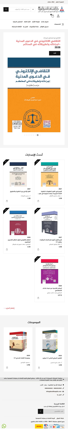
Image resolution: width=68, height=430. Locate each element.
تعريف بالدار (44, 22)
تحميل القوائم (44, 27)
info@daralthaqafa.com (53, 392)
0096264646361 (49, 388)
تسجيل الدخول (60, 2)
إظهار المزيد (9, 308)
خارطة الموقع (60, 418)
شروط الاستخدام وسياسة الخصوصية (45, 418)
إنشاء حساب (51, 2)
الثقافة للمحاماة (17, 27)
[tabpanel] (34, 84)
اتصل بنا (25, 27)
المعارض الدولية (17, 22)
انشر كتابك (27, 22)
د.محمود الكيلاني (25, 363)
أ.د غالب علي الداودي (56, 363)
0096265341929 (58, 388)
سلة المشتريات (34, 27)
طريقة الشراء (36, 22)
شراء (54, 53)
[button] (58, 16)
